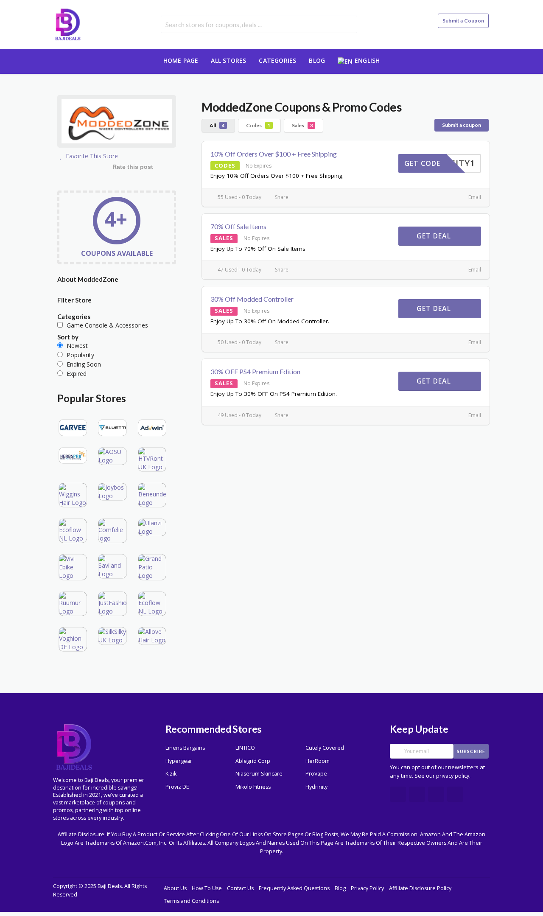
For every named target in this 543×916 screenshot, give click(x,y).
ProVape (316, 773)
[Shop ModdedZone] (116, 122)
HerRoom (317, 761)
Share (281, 197)
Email (474, 197)
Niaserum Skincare (259, 773)
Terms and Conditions (191, 901)
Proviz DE (177, 786)
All (217, 125)
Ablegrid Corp (252, 761)
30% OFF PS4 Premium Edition (255, 371)
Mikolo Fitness (253, 786)
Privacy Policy (367, 888)
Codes (258, 125)
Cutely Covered (324, 747)
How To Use (207, 888)
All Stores (228, 60)
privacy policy (452, 775)
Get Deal (435, 236)
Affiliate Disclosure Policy (420, 888)
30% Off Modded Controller (252, 299)
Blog (317, 60)
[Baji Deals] (68, 24)
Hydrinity (316, 786)
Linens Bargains (185, 747)
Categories (277, 60)
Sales (302, 125)
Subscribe (471, 751)
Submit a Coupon (463, 20)
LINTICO (245, 747)
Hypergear (178, 761)
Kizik (170, 773)
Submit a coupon (461, 125)
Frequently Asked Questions (294, 888)
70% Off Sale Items (238, 226)
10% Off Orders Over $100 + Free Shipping (273, 154)
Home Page (181, 60)
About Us (175, 888)
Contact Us (240, 888)
